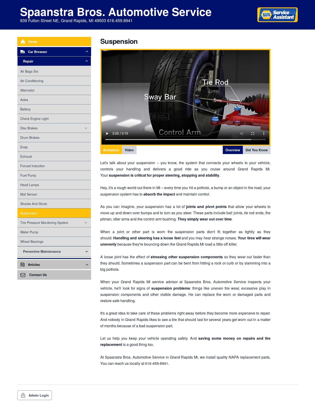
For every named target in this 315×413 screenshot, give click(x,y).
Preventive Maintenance (42, 251)
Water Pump (29, 232)
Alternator (27, 90)
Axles (24, 99)
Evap (24, 147)
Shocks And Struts (33, 203)
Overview (233, 150)
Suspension (28, 213)
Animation (111, 150)
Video (129, 150)
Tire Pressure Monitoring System (44, 222)
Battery (25, 109)
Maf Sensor (28, 194)
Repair (28, 61)
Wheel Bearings (31, 241)
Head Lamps (29, 184)
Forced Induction (32, 165)
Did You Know (257, 150)
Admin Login (39, 395)
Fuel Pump (28, 175)
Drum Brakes (29, 137)
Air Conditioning (31, 80)
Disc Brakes (29, 128)
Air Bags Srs (29, 71)
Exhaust (26, 156)
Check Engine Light (34, 118)
